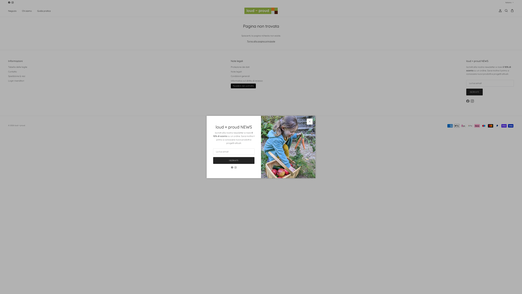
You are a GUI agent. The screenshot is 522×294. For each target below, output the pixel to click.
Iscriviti (233, 160)
